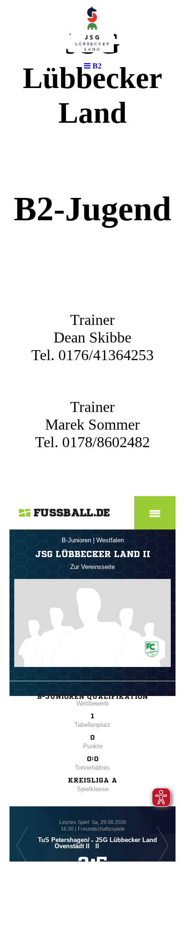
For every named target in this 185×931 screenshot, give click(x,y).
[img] (92, 28)
